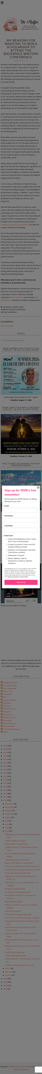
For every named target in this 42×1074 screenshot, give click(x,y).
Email (6, 506)
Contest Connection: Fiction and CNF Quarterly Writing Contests (21, 545)
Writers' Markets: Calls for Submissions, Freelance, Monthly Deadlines (20, 560)
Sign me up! (21, 582)
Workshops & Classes (16, 555)
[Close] (38, 487)
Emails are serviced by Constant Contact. (18, 576)
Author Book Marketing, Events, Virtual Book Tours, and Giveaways (22, 540)
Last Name (8, 525)
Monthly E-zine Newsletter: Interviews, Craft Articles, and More (22, 551)
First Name (8, 516)
